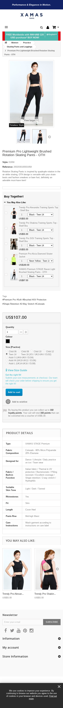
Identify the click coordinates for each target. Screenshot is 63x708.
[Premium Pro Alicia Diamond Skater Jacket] (14, 259)
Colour (9, 336)
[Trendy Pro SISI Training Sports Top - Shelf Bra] (14, 244)
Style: (5, 162)
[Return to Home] (6, 43)
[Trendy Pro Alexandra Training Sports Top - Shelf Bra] (14, 213)
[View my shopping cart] (55, 27)
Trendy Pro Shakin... (45, 593)
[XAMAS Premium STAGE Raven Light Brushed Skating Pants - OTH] (14, 274)
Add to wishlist (19, 402)
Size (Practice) (13, 347)
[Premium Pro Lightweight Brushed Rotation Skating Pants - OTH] (23, 136)
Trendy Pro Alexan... (13, 593)
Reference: (7, 167)
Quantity (10, 327)
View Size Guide (17, 370)
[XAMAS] (31, 16)
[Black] (8, 341)
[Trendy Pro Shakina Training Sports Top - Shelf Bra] (14, 228)
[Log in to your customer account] (48, 27)
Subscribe (52, 622)
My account (10, 647)
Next (49, 136)
